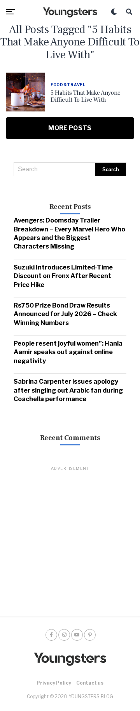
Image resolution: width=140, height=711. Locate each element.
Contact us (89, 683)
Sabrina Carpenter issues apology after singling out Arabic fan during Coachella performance (68, 390)
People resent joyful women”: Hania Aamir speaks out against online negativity (68, 352)
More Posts (69, 128)
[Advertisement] (70, 542)
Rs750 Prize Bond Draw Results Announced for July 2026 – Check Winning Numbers (65, 314)
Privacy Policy (54, 683)
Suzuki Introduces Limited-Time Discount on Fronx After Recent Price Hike (63, 276)
